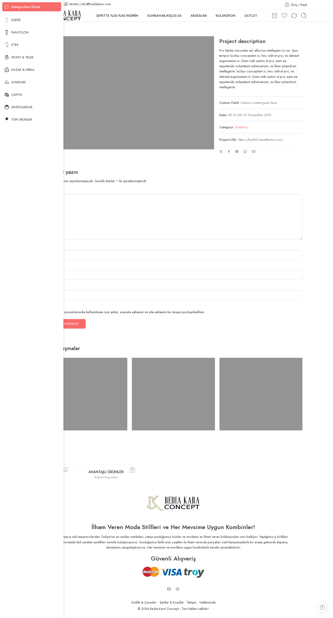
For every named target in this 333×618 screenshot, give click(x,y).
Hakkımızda (208, 602)
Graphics (241, 127)
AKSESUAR (199, 15)
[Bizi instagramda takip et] (178, 589)
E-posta (51, 266)
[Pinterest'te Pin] (237, 151)
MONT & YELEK (22, 57)
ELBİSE (16, 19)
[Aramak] (304, 15)
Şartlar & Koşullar (172, 602)
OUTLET (250, 15)
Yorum (50, 191)
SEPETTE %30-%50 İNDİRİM (117, 15)
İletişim (191, 602)
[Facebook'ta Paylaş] (229, 151)
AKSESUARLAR (21, 107)
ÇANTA (16, 94)
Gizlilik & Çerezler (144, 602)
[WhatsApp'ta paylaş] (245, 151)
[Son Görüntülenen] (322, 607)
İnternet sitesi (53, 286)
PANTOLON (20, 32)
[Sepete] (274, 15)
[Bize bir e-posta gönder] (169, 589)
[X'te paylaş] (221, 151)
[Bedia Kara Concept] (173, 502)
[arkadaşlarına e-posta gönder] (254, 151)
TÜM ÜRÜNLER (21, 119)
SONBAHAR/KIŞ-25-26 (164, 15)
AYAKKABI (18, 82)
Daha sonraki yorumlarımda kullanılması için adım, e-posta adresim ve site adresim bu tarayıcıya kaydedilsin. (124, 312)
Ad (47, 246)
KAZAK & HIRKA (22, 69)
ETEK (15, 44)
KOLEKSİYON (225, 15)
